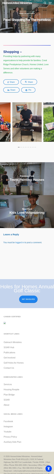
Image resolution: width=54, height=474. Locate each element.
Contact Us (9, 368)
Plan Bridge (9, 395)
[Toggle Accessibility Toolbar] (48, 468)
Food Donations (27, 14)
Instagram (8, 426)
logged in (19, 242)
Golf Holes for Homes (14, 363)
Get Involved (28, 299)
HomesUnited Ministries (17, 3)
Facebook (8, 421)
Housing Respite (11, 389)
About (6, 405)
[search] (44, 3)
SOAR (7, 400)
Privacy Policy (10, 437)
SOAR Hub (9, 347)
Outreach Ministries (13, 342)
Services (8, 384)
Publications (9, 352)
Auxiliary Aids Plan (12, 442)
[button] (50, 3)
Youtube (7, 432)
